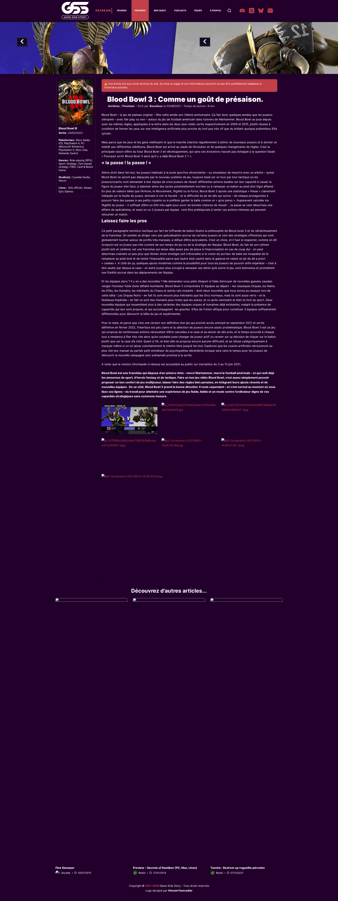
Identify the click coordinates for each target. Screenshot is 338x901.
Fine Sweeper (64, 867)
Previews (140, 10)
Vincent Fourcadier (180, 890)
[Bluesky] (261, 10)
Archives (114, 106)
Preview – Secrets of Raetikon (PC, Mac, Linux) (165, 867)
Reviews (122, 10)
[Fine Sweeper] (91, 730)
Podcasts (180, 10)
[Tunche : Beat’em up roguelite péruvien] (246, 730)
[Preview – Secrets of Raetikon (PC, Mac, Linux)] (169, 730)
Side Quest (160, 10)
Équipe (198, 10)
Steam (88, 187)
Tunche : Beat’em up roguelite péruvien (237, 867)
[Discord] (242, 10)
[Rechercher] (229, 10)
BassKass (156, 106)
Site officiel (75, 187)
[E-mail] (270, 10)
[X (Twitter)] (251, 10)
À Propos (215, 10)
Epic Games (66, 191)
